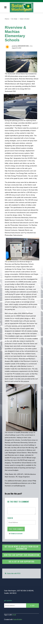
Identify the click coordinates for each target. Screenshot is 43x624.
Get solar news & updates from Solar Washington (21, 547)
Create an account (16, 533)
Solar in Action (24, 19)
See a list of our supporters (21, 561)
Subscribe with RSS (13, 573)
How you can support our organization (21, 555)
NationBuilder (17, 619)
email (14, 615)
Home (7, 19)
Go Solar (14, 19)
